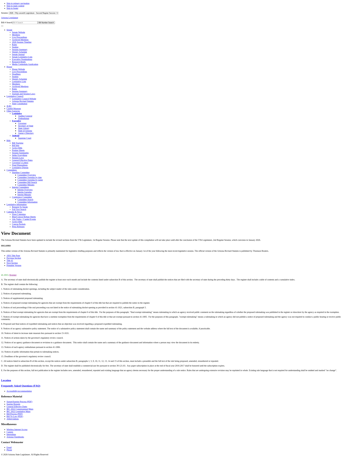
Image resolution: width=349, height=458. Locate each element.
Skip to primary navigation (18, 3)
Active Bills (17, 148)
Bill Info (15, 145)
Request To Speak (20, 207)
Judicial (15, 135)
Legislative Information (17, 204)
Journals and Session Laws (23, 94)
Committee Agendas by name (30, 180)
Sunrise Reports (13, 404)
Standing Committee (21, 172)
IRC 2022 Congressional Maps (20, 409)
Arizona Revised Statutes (23, 101)
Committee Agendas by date (29, 177)
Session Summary (19, 49)
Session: (5, 13)
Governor (22, 123)
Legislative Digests (20, 167)
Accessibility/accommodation (19, 391)
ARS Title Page (13, 255)
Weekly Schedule (19, 52)
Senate (9, 30)
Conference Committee (22, 197)
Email (9, 447)
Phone (9, 450)
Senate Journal (18, 54)
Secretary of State (25, 126)
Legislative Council (15, 96)
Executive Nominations (22, 59)
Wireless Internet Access (17, 429)
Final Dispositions (20, 165)
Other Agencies (13, 111)
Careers (10, 432)
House (9, 67)
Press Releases (18, 226)
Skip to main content (15, 6)
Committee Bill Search (27, 182)
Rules (14, 44)
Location (6, 380)
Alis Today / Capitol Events (24, 219)
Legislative (17, 113)
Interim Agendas (24, 192)
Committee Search (25, 199)
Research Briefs (19, 62)
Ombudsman (23, 118)
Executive (16, 121)
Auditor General (25, 116)
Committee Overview (26, 175)
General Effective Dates (22, 160)
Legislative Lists (19, 81)
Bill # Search (6, 22)
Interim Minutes (24, 194)
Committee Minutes (25, 185)
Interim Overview (25, 190)
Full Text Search (19, 209)
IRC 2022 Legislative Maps (18, 411)
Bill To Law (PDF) (15, 416)
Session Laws (18, 158)
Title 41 (10, 260)
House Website (18, 69)
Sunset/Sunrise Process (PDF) (19, 401)
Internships (11, 434)
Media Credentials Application (25, 64)
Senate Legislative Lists (22, 57)
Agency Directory (26, 133)
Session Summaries (20, 153)
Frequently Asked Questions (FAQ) (20, 385)
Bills (8, 140)
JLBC (9, 106)
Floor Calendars (19, 214)
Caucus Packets (18, 224)
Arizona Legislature (9, 18)
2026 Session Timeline (21, 42)
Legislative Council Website (24, 99)
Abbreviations (13, 419)
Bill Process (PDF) (15, 414)
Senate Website (18, 32)
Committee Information (27, 202)
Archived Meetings (20, 40)
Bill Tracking (17, 143)
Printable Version (14, 265)
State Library (23, 128)
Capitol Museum (14, 108)
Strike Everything (19, 155)
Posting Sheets (18, 150)
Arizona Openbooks (15, 437)
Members (16, 35)
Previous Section (14, 258)
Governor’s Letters (20, 163)
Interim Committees (20, 187)
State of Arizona (25, 131)
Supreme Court (24, 138)
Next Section (12, 263)
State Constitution (19, 103)
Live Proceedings (19, 37)
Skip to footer (12, 8)
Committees (12, 170)
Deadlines (16, 74)
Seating (15, 47)
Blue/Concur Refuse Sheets (24, 217)
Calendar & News (14, 212)
